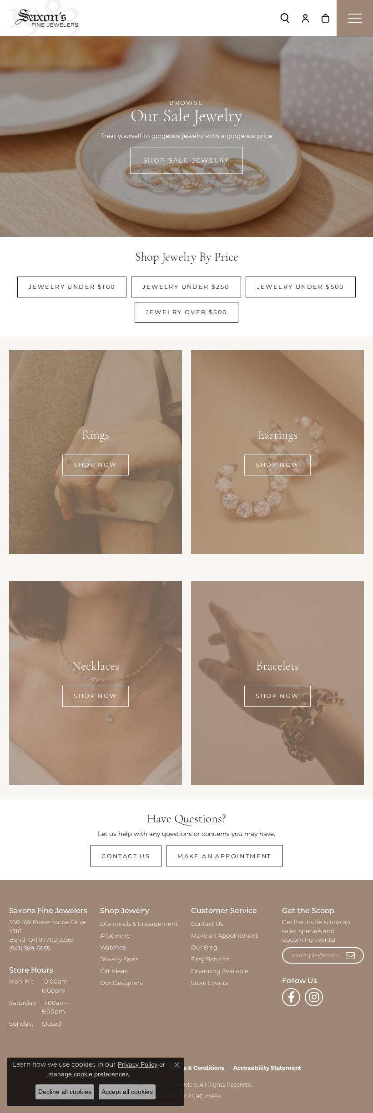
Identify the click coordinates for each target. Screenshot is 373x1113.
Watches (113, 948)
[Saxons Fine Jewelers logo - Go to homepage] (44, 18)
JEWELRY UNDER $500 (300, 286)
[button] (285, 18)
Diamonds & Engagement (139, 924)
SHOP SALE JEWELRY (186, 160)
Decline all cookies (64, 1091)
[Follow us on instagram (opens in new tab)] (314, 997)
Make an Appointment (224, 856)
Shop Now (95, 464)
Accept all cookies (127, 1091)
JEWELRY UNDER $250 (185, 286)
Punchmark (204, 1096)
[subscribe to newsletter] (350, 955)
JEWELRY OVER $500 (186, 312)
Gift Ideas (113, 971)
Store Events (209, 983)
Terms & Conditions (196, 1067)
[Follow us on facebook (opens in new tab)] (291, 997)
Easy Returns (210, 960)
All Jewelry (115, 936)
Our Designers (121, 983)
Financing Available (219, 971)
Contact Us (125, 856)
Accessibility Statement (267, 1067)
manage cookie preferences (88, 1074)
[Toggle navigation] (355, 18)
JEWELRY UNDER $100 (72, 286)
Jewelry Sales (119, 960)
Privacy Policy (137, 1064)
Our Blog (204, 948)
